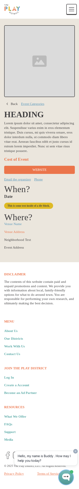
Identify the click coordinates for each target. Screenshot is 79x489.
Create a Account (16, 385)
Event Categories (32, 104)
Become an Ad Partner (20, 393)
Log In (9, 377)
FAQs (8, 424)
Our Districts (13, 338)
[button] (70, 9)
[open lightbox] (39, 61)
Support (10, 432)
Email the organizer (17, 179)
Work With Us (14, 346)
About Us (11, 331)
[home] (12, 9)
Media (8, 439)
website (39, 169)
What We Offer (15, 416)
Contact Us (12, 354)
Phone (38, 179)
